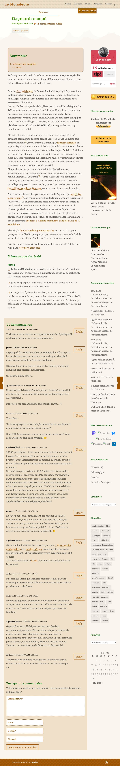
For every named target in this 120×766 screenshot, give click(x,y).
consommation (98, 550)
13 (116, 664)
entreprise (96, 559)
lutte (105, 583)
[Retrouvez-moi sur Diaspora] (97, 443)
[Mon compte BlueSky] (113, 434)
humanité (95, 568)
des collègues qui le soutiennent (25, 188)
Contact (108, 4)
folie (93, 564)
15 (96, 669)
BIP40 (34, 560)
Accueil (68, 4)
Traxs (8, 329)
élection (105, 620)
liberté (110, 578)
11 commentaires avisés (49, 23)
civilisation (104, 540)
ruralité (95, 601)
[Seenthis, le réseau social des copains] (103, 433)
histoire (108, 564)
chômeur (106, 535)
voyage (103, 616)
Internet (105, 568)
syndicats (95, 611)
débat (94, 554)
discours (109, 550)
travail (104, 611)
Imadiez (95, 477)
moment (95, 592)
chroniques (96, 535)
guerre (100, 564)
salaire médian (34, 549)
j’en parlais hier (25, 91)
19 (112, 669)
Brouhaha (43, 12)
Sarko (109, 601)
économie (95, 620)
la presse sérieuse (66, 142)
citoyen (95, 540)
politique (24, 30)
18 (108, 669)
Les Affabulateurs (98, 578)
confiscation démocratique (102, 545)
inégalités (95, 573)
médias (16, 30)
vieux (111, 611)
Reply (79, 331)
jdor (8, 347)
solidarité (103, 606)
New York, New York (29, 247)
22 (96, 674)
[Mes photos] (107, 443)
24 (104, 674)
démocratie (102, 554)
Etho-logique (98, 472)
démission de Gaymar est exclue (37, 230)
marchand (96, 587)
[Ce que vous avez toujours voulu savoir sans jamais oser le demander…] (114, 444)
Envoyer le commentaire (22, 747)
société (94, 606)
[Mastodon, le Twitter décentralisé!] (94, 434)
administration (98, 526)
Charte (88, 4)
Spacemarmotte (13, 385)
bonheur (95, 531)
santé (102, 601)
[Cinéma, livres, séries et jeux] (104, 438)
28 (92, 678)
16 (100, 669)
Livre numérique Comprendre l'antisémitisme (100, 254)
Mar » (100, 682)
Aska (8, 655)
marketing (106, 587)
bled (108, 526)
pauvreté (95, 597)
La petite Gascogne (101, 482)
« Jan (93, 682)
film (112, 559)
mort (103, 592)
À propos (78, 4)
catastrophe (105, 531)
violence (95, 616)
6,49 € (94, 269)
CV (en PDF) (97, 467)
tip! (97, 74)
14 (92, 669)
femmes (105, 559)
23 (100, 674)
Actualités (98, 4)
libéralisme (96, 583)
